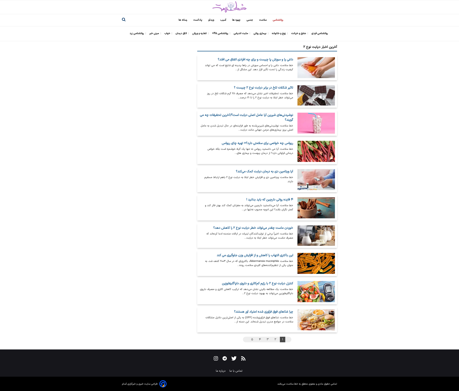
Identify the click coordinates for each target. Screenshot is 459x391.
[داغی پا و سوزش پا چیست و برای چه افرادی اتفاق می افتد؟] (316, 67)
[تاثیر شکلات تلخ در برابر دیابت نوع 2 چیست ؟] (316, 95)
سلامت (263, 20)
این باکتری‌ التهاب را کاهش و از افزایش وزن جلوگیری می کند (255, 255)
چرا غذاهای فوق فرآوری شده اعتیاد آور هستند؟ (263, 311)
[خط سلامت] (229, 7)
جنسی (250, 20)
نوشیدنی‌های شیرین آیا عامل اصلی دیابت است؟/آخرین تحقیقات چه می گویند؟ (246, 117)
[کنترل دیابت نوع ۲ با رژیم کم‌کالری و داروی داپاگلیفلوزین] (316, 291)
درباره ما (221, 371)
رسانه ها (183, 20)
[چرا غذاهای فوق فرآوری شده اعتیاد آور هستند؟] (316, 319)
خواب (167, 33)
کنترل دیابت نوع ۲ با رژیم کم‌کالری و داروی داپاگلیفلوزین (257, 283)
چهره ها (236, 20)
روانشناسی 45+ (220, 33)
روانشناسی (278, 20)
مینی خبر (154, 33)
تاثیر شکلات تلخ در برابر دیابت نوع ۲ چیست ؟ (263, 87)
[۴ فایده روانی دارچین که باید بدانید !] (316, 207)
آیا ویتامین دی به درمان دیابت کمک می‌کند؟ (264, 171)
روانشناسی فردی (320, 33)
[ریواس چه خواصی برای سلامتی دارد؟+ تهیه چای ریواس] (316, 151)
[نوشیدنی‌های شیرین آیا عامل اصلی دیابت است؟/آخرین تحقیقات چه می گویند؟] (316, 123)
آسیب (223, 20)
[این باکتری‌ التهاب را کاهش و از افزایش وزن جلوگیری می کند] (316, 263)
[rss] (243, 359)
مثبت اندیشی (241, 33)
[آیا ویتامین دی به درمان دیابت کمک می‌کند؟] (316, 179)
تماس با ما (236, 371)
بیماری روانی (260, 33)
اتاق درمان (182, 33)
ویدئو (211, 20)
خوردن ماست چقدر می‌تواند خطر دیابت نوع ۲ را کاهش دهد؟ (253, 228)
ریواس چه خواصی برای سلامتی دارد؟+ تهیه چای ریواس (257, 143)
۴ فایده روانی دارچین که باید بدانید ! (269, 199)
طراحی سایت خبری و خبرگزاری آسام (140, 384)
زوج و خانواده (279, 33)
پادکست (198, 20)
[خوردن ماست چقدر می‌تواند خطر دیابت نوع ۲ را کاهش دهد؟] (316, 236)
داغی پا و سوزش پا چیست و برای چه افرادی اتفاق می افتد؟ (255, 59)
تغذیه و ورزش (199, 33)
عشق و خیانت (299, 33)
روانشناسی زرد (137, 33)
